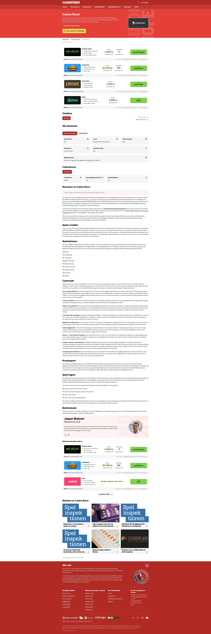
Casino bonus (86, 7)
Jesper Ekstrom (74, 418)
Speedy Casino (89, 601)
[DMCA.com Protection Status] (113, 618)
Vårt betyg (66, 118)
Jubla (138, 481)
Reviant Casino (89, 593)
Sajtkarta (110, 601)
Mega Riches (89, 604)
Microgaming (103, 199)
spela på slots (89, 286)
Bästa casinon (66, 593)
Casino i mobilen (67, 228)
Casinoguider (66, 607)
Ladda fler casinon (104, 494)
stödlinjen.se (144, 59)
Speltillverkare (66, 601)
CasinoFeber (65, 39)
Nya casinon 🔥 (75, 7)
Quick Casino (89, 598)
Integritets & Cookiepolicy (115, 598)
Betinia (138, 99)
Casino (64, 7)
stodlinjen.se (144, 488)
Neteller (114, 411)
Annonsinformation (68, 42)
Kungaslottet (138, 67)
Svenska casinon (75, 39)
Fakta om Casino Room (70, 133)
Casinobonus (67, 171)
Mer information (83, 133)
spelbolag (79, 364)
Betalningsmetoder (114, 7)
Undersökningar (99, 7)
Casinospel (127, 7)
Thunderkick (93, 199)
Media (136, 7)
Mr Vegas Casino (138, 51)
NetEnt (87, 199)
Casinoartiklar (66, 604)
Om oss (110, 593)
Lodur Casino (138, 83)
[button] (147, 565)
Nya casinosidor (67, 598)
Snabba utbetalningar (68, 596)
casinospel (81, 378)
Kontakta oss (111, 596)
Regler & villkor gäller (129, 59)
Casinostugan (89, 607)
